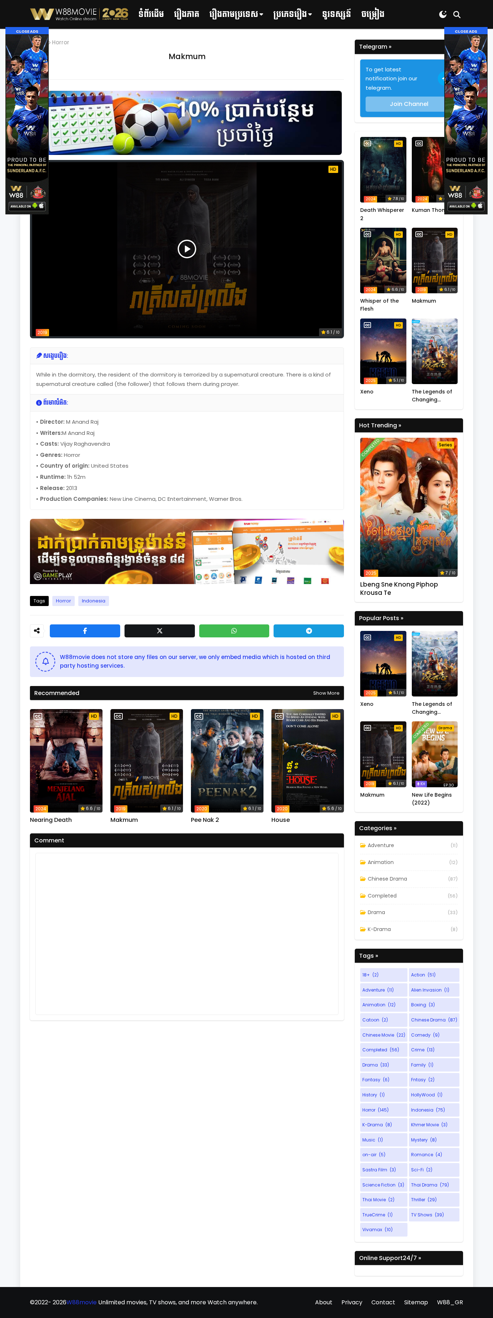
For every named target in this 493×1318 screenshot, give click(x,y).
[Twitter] (160, 630)
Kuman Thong (430, 210)
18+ (370, 975)
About (323, 1302)
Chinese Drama (387, 878)
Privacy (351, 1302)
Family (422, 1065)
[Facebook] (85, 630)
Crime (423, 1050)
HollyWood (426, 1095)
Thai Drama (430, 1185)
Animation (381, 862)
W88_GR (450, 1302)
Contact (383, 1302)
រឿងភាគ (186, 14)
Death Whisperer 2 (382, 214)
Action (423, 975)
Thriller (424, 1200)
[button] (27, 31)
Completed (382, 895)
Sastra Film (379, 1170)
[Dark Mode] (443, 14)
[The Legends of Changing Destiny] (435, 351)
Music (372, 1140)
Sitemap (416, 1302)
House (280, 820)
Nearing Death (51, 820)
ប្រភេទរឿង (290, 14)
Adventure (381, 845)
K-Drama (379, 929)
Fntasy (423, 1080)
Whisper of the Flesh (379, 304)
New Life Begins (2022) (432, 798)
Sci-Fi (421, 1170)
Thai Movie (378, 1200)
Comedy (425, 1035)
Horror (60, 42)
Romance (426, 1155)
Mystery (424, 1140)
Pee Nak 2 (205, 820)
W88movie (81, 1302)
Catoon (375, 1020)
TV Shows (427, 1215)
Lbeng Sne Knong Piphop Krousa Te (399, 588)
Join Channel (409, 104)
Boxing (423, 1005)
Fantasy (375, 1080)
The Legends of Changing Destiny (432, 396)
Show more (326, 693)
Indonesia (93, 600)
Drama (376, 912)
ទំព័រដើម (151, 14)
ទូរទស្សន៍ (336, 14)
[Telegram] (309, 630)
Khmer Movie (429, 1125)
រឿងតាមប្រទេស (233, 14)
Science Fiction (383, 1185)
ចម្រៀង (372, 14)
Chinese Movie (383, 1035)
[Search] (457, 14)
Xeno (367, 391)
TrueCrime (377, 1215)
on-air (373, 1155)
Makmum (124, 820)
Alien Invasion (430, 990)
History (373, 1095)
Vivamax (377, 1229)
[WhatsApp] (234, 630)
